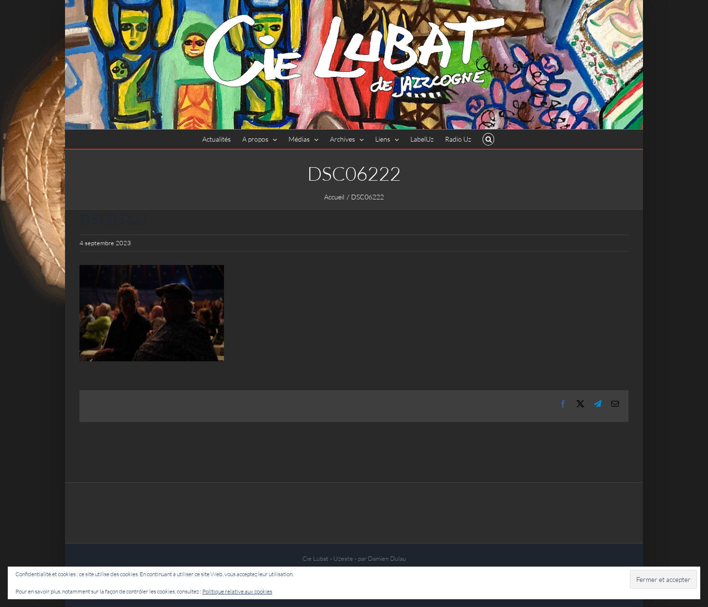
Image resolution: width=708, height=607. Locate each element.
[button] (489, 139)
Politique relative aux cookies (237, 591)
